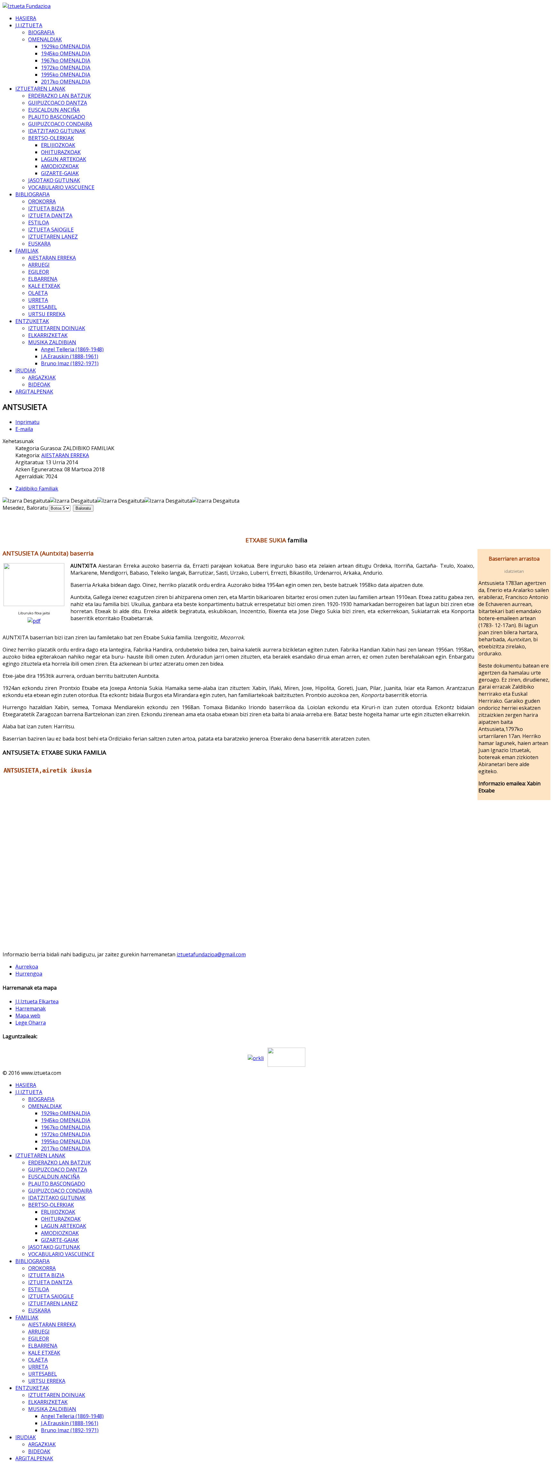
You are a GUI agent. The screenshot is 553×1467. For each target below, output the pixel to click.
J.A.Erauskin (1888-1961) (69, 356)
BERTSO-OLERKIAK (51, 138)
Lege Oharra (30, 1022)
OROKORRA (42, 201)
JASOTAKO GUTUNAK (54, 180)
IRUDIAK (25, 370)
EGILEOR (38, 271)
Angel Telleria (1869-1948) (72, 349)
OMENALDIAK (45, 39)
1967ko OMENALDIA (65, 60)
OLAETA (38, 292)
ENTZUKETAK (32, 321)
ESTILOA (38, 222)
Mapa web (27, 1015)
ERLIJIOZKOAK (58, 145)
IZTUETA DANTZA (50, 215)
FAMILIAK (26, 250)
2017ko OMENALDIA (65, 81)
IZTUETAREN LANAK (40, 88)
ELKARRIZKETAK (48, 335)
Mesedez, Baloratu (25, 507)
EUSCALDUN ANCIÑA (54, 109)
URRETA (38, 300)
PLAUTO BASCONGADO (56, 116)
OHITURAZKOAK (61, 152)
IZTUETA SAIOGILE (51, 229)
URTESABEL (42, 307)
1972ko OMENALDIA (65, 67)
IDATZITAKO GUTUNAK (56, 130)
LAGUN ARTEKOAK (63, 159)
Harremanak (30, 1008)
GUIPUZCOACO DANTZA (57, 102)
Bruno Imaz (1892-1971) (70, 363)
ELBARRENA (42, 278)
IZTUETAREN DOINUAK (56, 328)
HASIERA (25, 18)
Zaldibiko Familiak (36, 488)
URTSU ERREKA (46, 314)
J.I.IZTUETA (28, 25)
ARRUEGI (39, 264)
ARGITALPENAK (34, 391)
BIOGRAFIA (41, 32)
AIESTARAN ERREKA (52, 257)
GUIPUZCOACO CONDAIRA (60, 123)
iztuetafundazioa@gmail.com (211, 954)
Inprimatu (27, 422)
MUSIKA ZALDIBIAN (52, 342)
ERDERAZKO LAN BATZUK (59, 95)
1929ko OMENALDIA (65, 46)
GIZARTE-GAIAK (60, 173)
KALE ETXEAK (44, 285)
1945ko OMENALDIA (65, 53)
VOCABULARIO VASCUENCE (61, 187)
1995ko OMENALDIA (65, 74)
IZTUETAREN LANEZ (53, 236)
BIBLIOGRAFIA (32, 194)
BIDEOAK (39, 384)
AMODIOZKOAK (60, 166)
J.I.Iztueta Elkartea (37, 1001)
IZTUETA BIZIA (46, 208)
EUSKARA (39, 243)
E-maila (24, 429)
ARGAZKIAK (42, 377)
